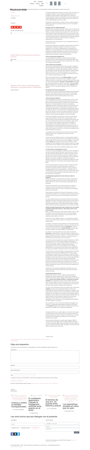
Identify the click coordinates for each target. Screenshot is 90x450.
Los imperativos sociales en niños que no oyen (71, 406)
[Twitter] (18, 434)
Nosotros (32, 3)
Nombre (13, 365)
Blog (42, 3)
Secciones (40, 1)
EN (65, 3)
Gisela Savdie (15, 9)
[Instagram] (15, 434)
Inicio (35, 1)
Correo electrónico (15, 370)
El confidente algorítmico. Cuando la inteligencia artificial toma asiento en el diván (34, 404)
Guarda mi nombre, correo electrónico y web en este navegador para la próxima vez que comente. (35, 377)
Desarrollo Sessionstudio (16, 446)
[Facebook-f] (12, 434)
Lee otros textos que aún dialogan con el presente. (34, 416)
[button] (47, 3)
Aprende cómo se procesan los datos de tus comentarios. (44, 383)
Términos (54, 441)
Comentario (14, 349)
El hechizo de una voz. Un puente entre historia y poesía (53, 403)
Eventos (38, 3)
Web (12, 375)
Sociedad (13, 12)
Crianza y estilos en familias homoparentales (19, 405)
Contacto (41, 5)
